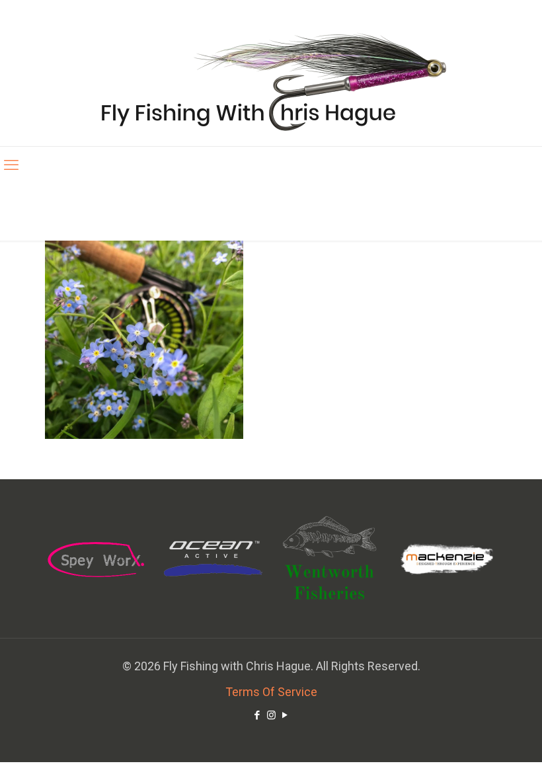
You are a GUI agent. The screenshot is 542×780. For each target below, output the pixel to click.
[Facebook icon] (257, 715)
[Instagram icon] (271, 715)
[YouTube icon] (285, 715)
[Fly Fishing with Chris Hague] (271, 81)
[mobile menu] (11, 165)
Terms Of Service (271, 692)
